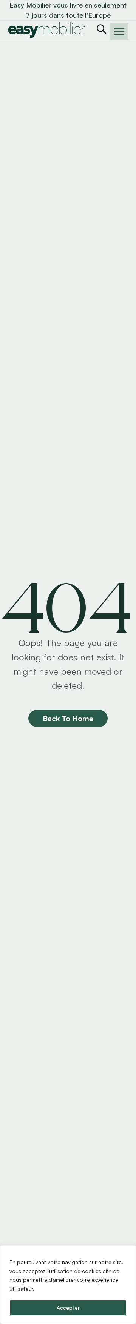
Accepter (68, 1307)
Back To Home (68, 718)
